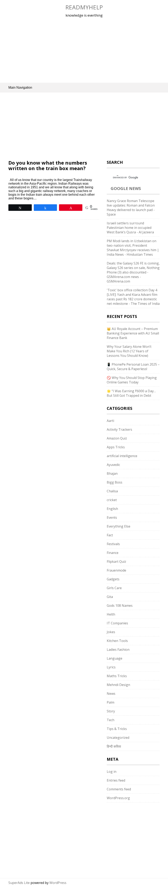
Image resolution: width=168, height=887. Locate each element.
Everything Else (118, 526)
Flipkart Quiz (116, 561)
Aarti (110, 420)
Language (114, 658)
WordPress (57, 882)
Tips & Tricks (117, 729)
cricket (112, 500)
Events (112, 517)
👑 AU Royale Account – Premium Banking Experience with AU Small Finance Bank (133, 333)
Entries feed (116, 780)
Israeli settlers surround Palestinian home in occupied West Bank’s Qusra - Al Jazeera (130, 227)
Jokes (111, 632)
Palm (110, 702)
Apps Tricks (116, 447)
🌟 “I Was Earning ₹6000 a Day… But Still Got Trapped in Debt (131, 393)
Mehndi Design (118, 684)
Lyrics (111, 667)
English (112, 508)
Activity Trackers (119, 429)
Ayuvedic (113, 464)
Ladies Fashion (118, 649)
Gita (110, 596)
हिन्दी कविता (114, 746)
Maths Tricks (117, 676)
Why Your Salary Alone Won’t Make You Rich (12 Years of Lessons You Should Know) (129, 351)
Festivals (113, 544)
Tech (110, 720)
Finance (112, 552)
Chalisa (112, 491)
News (111, 693)
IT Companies (117, 623)
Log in (111, 771)
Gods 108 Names (120, 605)
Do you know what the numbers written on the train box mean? (47, 165)
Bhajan (112, 473)
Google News (126, 188)
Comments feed (119, 789)
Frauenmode (116, 570)
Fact (110, 535)
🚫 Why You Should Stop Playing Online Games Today (132, 379)
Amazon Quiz (117, 438)
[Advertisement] (84, 50)
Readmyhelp (84, 7)
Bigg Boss (114, 482)
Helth (111, 614)
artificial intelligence (122, 456)
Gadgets (113, 579)
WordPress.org (118, 798)
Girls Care (114, 588)
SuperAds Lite (19, 882)
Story (111, 711)
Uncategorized (118, 737)
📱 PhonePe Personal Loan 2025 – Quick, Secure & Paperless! (133, 366)
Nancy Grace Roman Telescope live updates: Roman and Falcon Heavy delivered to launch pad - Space (131, 208)
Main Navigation (20, 87)
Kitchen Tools (117, 640)
